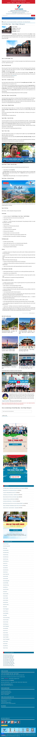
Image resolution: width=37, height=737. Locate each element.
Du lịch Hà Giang (5, 543)
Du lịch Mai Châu (5, 550)
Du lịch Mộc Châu (6, 552)
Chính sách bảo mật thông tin (5, 693)
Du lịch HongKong (6, 626)
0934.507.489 (20, 682)
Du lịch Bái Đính (5, 628)
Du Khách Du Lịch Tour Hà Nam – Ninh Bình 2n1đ (10, 494)
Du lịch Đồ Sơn (5, 567)
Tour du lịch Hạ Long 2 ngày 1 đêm (8, 655)
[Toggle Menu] (34, 18)
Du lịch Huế (5, 606)
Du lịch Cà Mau (5, 632)
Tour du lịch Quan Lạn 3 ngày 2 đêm (8, 659)
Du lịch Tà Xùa (5, 647)
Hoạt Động (8, 2)
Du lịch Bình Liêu (5, 556)
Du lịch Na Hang (5, 554)
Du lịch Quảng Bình (6, 580)
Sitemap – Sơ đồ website (5, 694)
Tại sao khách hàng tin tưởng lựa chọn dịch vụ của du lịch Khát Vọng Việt (18, 11)
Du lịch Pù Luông (5, 604)
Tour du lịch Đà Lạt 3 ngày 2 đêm (8, 664)
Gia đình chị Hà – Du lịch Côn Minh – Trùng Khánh (11, 507)
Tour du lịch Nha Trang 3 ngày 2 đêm (9, 663)
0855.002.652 (25, 682)
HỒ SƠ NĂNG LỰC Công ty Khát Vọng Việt (18, 12)
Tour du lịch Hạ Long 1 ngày (7, 654)
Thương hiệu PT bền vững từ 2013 (11, 13)
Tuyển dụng (28, 2)
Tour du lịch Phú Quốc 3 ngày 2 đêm (8, 665)
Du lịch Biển (5, 615)
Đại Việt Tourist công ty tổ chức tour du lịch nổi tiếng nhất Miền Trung (13, 503)
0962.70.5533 (15, 682)
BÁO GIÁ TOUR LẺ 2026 (14, 10)
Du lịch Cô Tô (5, 563)
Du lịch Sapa (5, 548)
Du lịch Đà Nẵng (5, 582)
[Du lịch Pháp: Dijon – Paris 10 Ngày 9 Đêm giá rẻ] (6, 29)
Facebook (3, 735)
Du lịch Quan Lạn (5, 561)
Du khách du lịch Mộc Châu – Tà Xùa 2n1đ (9, 501)
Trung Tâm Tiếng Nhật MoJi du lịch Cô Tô (9, 492)
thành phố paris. (14, 75)
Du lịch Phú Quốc (5, 589)
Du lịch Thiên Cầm (6, 574)
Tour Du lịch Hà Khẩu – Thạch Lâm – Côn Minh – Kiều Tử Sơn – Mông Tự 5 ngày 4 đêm (27, 332)
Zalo (2, 733)
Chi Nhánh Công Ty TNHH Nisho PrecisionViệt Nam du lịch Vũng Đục (13, 488)
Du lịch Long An (5, 641)
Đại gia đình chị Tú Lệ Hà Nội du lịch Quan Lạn (10, 490)
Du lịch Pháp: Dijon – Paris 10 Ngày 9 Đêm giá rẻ (13, 24)
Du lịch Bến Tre (5, 645)
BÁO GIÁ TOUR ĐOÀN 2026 (22, 10)
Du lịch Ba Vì (5, 591)
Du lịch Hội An (5, 643)
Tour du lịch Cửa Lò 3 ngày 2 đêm (8, 661)
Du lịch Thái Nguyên (6, 639)
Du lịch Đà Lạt (5, 587)
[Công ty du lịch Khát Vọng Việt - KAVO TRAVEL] (18, 7)
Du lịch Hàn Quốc (6, 619)
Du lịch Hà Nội (5, 595)
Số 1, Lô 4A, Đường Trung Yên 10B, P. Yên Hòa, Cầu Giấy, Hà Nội (14, 676)
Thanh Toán (23, 2)
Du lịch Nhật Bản (5, 613)
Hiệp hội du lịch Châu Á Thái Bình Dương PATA (8, 703)
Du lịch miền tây (5, 600)
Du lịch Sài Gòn (5, 602)
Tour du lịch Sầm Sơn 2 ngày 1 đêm (8, 660)
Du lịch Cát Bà (5, 565)
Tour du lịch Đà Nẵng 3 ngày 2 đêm (8, 662)
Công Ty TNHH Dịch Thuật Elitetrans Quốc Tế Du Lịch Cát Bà (12, 505)
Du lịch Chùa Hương (6, 617)
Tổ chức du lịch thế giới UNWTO (6, 702)
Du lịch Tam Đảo (5, 593)
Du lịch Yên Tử (5, 630)
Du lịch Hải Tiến (5, 576)
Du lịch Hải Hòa (5, 578)
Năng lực (13, 2)
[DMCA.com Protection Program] (4, 725)
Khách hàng (18, 2)
